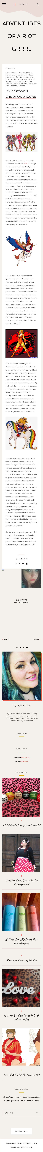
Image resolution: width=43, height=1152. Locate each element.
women (22, 86)
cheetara (19, 75)
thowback (32, 83)
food (21, 761)
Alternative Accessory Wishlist (21, 960)
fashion (21, 757)
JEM (31, 77)
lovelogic (28, 1147)
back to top (20, 1131)
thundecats (12, 86)
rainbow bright (20, 81)
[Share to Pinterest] (23, 564)
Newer (6, 639)
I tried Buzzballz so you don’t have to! (21, 825)
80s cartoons (11, 73)
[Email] (26, 564)
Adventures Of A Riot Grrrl (21, 36)
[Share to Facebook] (16, 564)
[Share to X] (20, 564)
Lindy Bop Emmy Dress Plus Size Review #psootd (21, 882)
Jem (25, 163)
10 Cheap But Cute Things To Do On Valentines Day (21, 1017)
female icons (22, 77)
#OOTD (18, 1097)
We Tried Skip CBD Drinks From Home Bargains (21, 941)
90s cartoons (25, 73)
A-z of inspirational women (15, 1101)
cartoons (9, 75)
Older (37, 639)
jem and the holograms (16, 79)
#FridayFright (8, 1097)
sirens (24, 83)
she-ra (17, 83)
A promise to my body (31, 1097)
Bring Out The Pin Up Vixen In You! (21, 1075)
